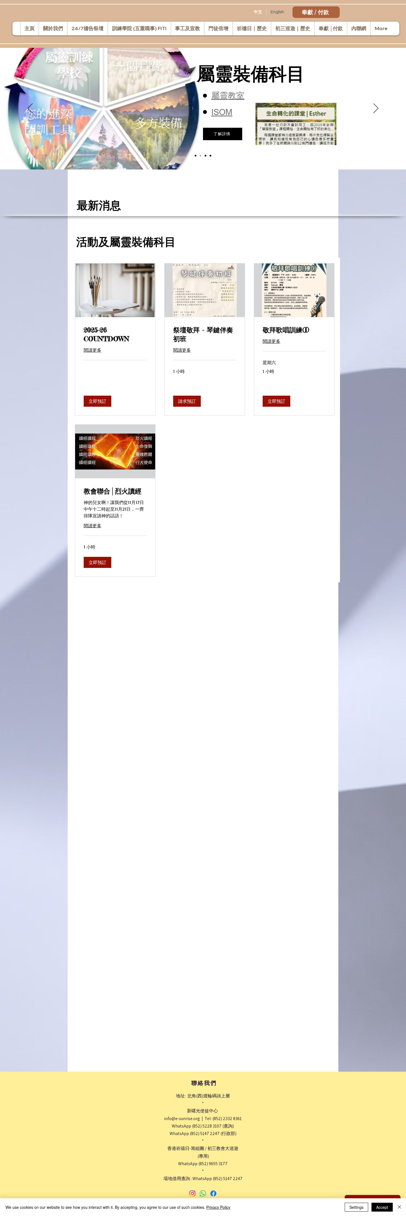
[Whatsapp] (203, 1193)
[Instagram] (192, 1193)
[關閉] (399, 1207)
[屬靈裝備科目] (200, 155)
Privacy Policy (218, 1207)
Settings (356, 1207)
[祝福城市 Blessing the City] (195, 155)
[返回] (30, 108)
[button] (97, 401)
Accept (382, 1207)
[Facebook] (213, 1193)
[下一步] (375, 108)
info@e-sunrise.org (182, 1118)
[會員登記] (210, 155)
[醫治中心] (205, 155)
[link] (115, 334)
